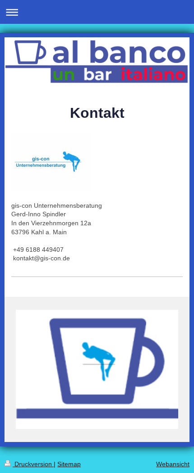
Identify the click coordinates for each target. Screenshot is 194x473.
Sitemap (69, 464)
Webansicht (172, 464)
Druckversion (33, 464)
